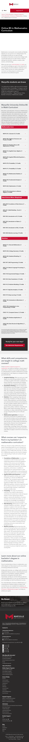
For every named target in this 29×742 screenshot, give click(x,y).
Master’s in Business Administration (8, 698)
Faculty (3, 661)
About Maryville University (7, 656)
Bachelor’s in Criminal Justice (7, 699)
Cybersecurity (4, 683)
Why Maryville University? (8, 655)
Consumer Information (7, 720)
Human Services (5, 688)
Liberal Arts (4, 689)
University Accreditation (6, 658)
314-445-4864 (5, 632)
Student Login (5, 719)
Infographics (4, 727)
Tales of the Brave (6, 665)
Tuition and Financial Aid (6, 713)
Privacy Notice (11, 736)
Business (4, 678)
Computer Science (5, 681)
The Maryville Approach (6, 663)
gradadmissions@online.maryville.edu (10, 639)
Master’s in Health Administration (8, 701)
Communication (5, 680)
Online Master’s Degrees (6, 671)
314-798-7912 (5, 638)
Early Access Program (6, 707)
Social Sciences (5, 693)
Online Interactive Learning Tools (8, 660)
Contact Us (5, 627)
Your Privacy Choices (12, 739)
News (3, 730)
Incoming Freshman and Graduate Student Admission (12, 705)
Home (3, 14)
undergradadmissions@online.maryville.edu (11, 633)
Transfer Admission (5, 708)
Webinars (4, 729)
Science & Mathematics (6, 691)
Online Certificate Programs (7, 674)
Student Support (6, 716)
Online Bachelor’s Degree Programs (14, 14)
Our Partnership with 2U (19, 736)
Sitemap (18, 739)
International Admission (6, 710)
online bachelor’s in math (18, 64)
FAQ (3, 717)
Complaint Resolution (10, 737)
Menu (5, 10)
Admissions (5, 704)
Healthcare (4, 686)
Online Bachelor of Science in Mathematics (12, 16)
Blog (3, 724)
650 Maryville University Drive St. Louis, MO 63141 (12, 642)
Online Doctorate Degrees (7, 672)
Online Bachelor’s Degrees (7, 669)
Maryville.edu (20, 737)
